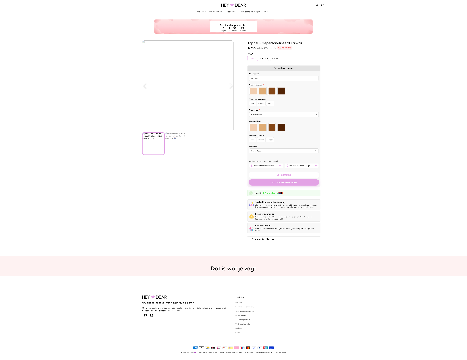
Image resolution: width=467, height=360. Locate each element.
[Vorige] (144, 86)
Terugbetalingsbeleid (205, 352)
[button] (216, 12)
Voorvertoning (284, 175)
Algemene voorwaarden (245, 311)
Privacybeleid (240, 315)
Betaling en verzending (244, 307)
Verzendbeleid (249, 352)
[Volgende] (231, 86)
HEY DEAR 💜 (191, 352)
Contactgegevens (280, 352)
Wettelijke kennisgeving (264, 352)
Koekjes (238, 328)
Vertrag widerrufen (243, 324)
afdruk (238, 333)
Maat (250, 54)
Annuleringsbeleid (242, 320)
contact (238, 303)
